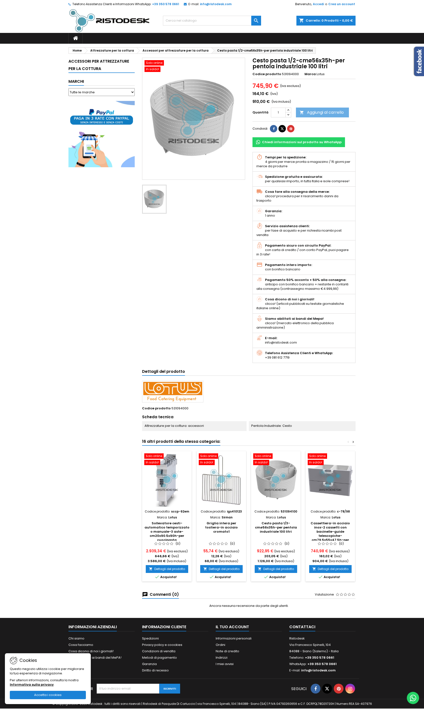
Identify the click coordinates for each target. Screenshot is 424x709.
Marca (310, 74)
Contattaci (302, 627)
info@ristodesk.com (216, 4)
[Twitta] (282, 128)
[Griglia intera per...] (221, 480)
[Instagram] (350, 689)
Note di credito (227, 651)
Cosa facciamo (80, 644)
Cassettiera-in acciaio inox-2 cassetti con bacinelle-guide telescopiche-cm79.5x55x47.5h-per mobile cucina (330, 533)
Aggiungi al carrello (322, 112)
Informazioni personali (234, 638)
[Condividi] (273, 128)
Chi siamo (76, 638)
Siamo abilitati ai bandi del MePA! (94, 657)
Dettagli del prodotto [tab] (163, 371)
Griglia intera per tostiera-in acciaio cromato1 (221, 527)
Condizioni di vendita (158, 651)
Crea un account (341, 4)
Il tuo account (232, 627)
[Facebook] (315, 689)
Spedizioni (150, 638)
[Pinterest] (290, 128)
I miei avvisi (225, 664)
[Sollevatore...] (166, 480)
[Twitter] (327, 689)
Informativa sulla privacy (32, 684)
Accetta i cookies (48, 695)
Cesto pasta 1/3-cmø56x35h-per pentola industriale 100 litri (276, 527)
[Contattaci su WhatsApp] (413, 698)
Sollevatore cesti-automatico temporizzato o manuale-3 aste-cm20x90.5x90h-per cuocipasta (167, 531)
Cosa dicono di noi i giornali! (91, 651)
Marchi (76, 81)
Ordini (220, 644)
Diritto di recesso (155, 670)
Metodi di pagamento (159, 657)
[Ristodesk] (109, 20)
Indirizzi (221, 657)
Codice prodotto (266, 74)
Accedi (318, 4)
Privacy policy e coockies (162, 644)
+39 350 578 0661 (165, 4)
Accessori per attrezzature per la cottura (98, 64)
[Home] (75, 38)
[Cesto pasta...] (275, 480)
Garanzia (149, 664)
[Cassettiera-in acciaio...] (330, 480)
